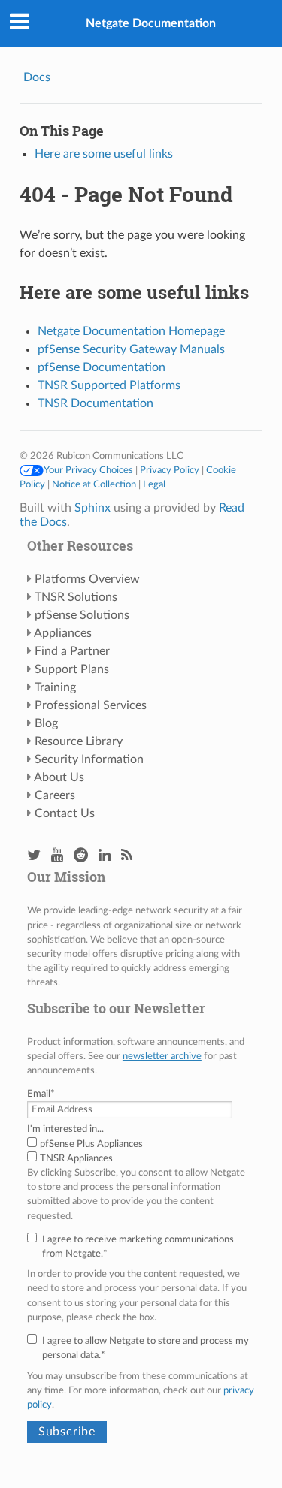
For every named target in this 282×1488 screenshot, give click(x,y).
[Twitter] (34, 856)
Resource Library (79, 741)
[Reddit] (81, 856)
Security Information (89, 759)
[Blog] (126, 856)
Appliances (63, 633)
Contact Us (65, 813)
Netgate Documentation (151, 23)
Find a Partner (72, 651)
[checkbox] (141, 1151)
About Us (59, 777)
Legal (154, 484)
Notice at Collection (94, 484)
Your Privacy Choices (88, 470)
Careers (55, 795)
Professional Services (91, 705)
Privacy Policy (169, 470)
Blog (46, 723)
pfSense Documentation (101, 367)
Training (55, 687)
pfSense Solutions (82, 615)
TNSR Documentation (95, 403)
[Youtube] (57, 856)
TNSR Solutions (76, 597)
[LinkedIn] (105, 856)
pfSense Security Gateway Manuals (131, 349)
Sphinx (92, 508)
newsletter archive (162, 1056)
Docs (36, 77)
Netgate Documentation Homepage (131, 331)
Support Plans (72, 669)
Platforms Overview (87, 579)
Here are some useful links (104, 154)
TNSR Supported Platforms (109, 385)
